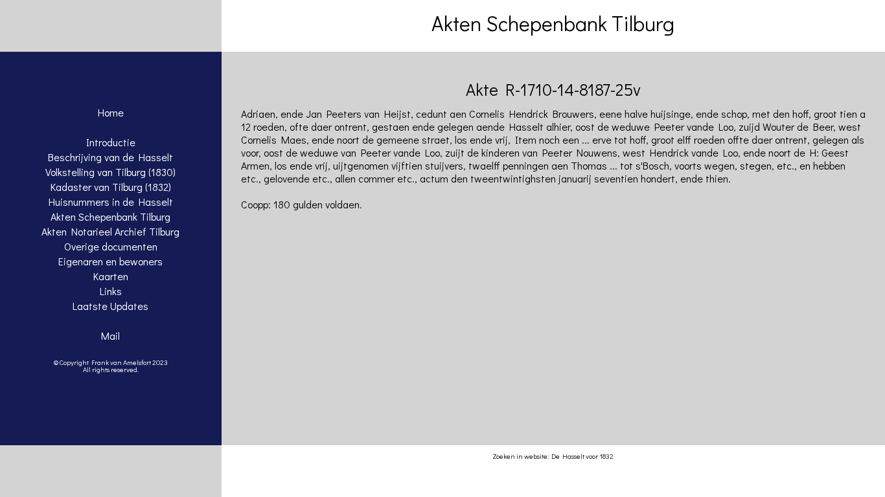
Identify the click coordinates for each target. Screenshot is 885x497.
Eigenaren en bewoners (110, 261)
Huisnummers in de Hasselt (111, 201)
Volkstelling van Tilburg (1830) (110, 172)
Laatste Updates (110, 306)
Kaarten (110, 276)
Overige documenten (110, 246)
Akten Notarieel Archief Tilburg (110, 231)
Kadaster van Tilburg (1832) (111, 186)
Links (111, 291)
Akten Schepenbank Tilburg (110, 216)
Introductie (110, 142)
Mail (110, 335)
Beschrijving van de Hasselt (110, 157)
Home (111, 112)
